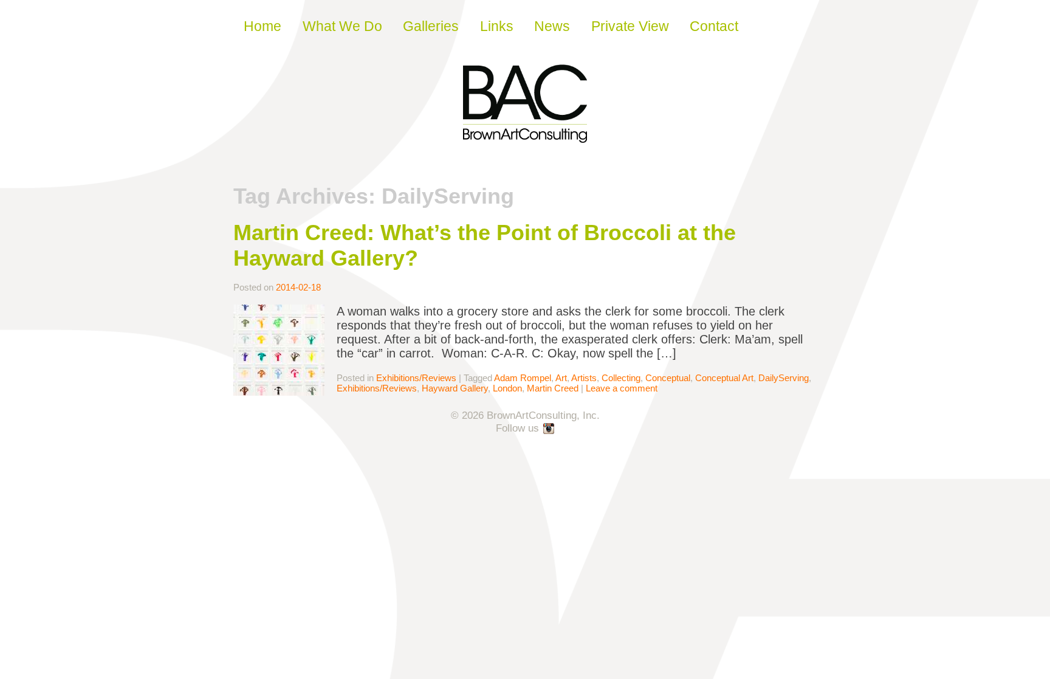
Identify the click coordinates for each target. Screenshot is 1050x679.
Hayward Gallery (455, 388)
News (552, 26)
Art (561, 378)
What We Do (342, 26)
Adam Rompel (522, 378)
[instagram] (549, 429)
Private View (630, 26)
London (507, 388)
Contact (714, 26)
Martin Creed (552, 388)
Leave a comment (621, 388)
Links (496, 26)
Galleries (431, 26)
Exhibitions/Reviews (416, 378)
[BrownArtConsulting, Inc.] (525, 134)
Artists (584, 378)
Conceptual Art (724, 378)
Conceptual (667, 378)
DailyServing (783, 378)
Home (262, 26)
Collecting (621, 378)
